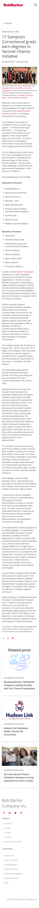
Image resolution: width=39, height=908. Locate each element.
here (30, 631)
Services (8, 833)
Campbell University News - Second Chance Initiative (17, 96)
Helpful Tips (9, 856)
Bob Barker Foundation (23, 272)
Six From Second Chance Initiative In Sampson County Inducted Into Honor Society (19, 777)
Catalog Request (11, 865)
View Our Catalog (11, 860)
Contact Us (9, 824)
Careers (8, 828)
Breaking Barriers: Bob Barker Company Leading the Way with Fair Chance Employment (19, 685)
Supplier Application (12, 878)
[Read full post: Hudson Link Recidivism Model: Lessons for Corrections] (19, 710)
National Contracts (12, 869)
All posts (8, 23)
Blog (6, 883)
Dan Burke (9, 61)
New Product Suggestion (14, 874)
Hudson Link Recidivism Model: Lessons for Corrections (16, 731)
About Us (8, 837)
